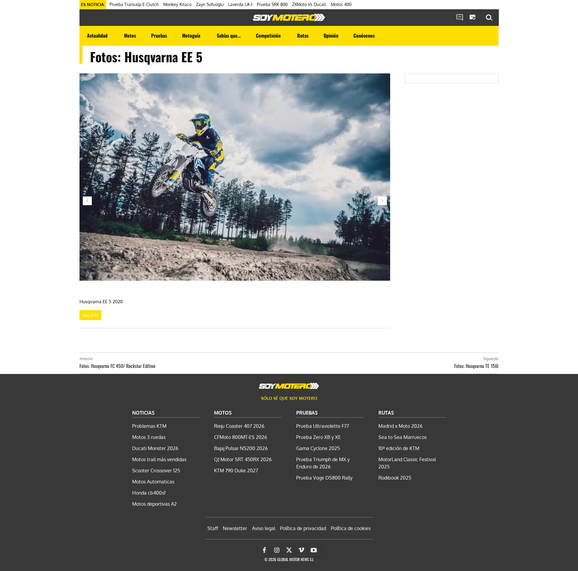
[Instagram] (277, 550)
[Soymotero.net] (289, 17)
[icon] (459, 17)
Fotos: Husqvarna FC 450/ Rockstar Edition (117, 365)
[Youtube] (314, 550)
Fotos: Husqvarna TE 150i (476, 365)
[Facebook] (264, 550)
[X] (289, 550)
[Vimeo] (301, 550)
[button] (489, 17)
